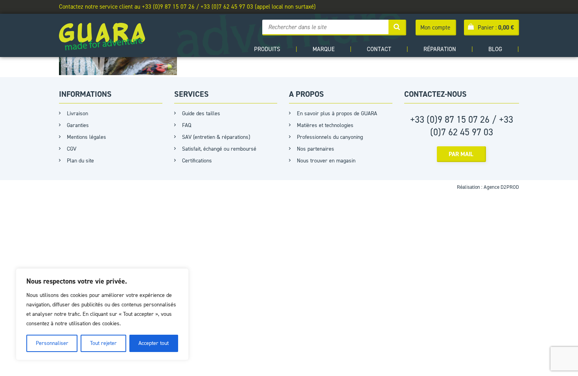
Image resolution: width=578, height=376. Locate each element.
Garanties (78, 125)
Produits (267, 49)
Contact (379, 49)
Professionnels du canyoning (330, 137)
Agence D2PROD (501, 187)
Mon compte (435, 27)
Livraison (77, 113)
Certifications (197, 160)
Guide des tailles (201, 113)
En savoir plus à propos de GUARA (337, 113)
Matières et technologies (325, 125)
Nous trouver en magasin (326, 160)
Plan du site (80, 160)
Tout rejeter (103, 343)
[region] (102, 314)
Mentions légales (86, 137)
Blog (495, 49)
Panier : (496, 27)
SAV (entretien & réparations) (216, 137)
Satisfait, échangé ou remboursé (219, 149)
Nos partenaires (315, 149)
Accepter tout (153, 343)
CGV (71, 149)
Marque (324, 49)
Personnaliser (52, 343)
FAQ (186, 125)
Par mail (461, 154)
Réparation (439, 49)
